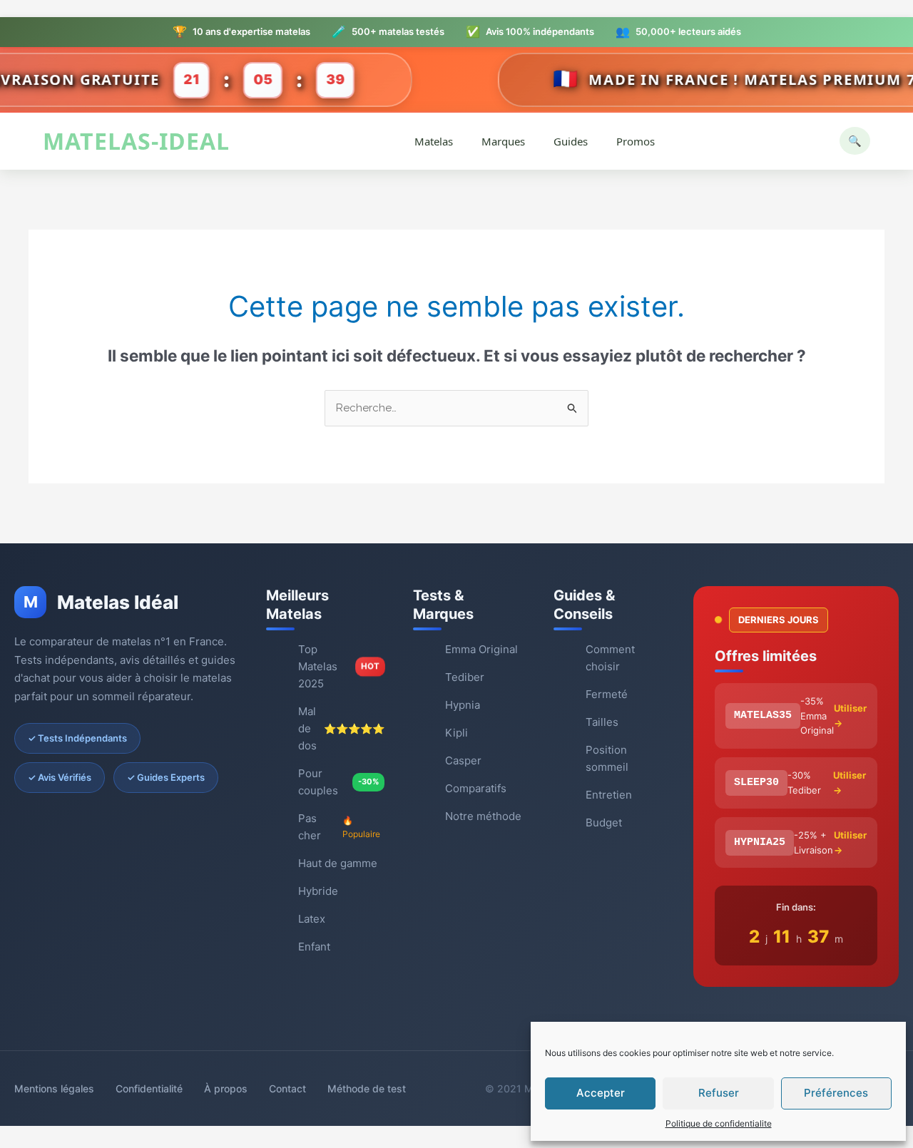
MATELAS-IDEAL (136, 141)
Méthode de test (366, 1088)
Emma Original (481, 649)
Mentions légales (54, 1088)
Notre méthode (483, 816)
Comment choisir (610, 657)
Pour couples (338, 782)
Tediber (464, 677)
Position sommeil (607, 758)
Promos (635, 141)
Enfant (314, 946)
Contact (287, 1088)
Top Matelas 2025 (338, 666)
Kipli (456, 732)
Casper (463, 760)
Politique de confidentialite (718, 1123)
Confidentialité (149, 1088)
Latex (311, 919)
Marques (503, 141)
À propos (226, 1088)
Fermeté (607, 694)
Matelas (433, 141)
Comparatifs (475, 788)
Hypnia (462, 705)
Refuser (718, 1093)
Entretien (609, 794)
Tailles (602, 722)
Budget (604, 822)
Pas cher (339, 826)
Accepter (600, 1093)
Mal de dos (341, 728)
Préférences (836, 1093)
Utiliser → (850, 715)
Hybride (318, 891)
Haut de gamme (337, 863)
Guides (571, 141)
